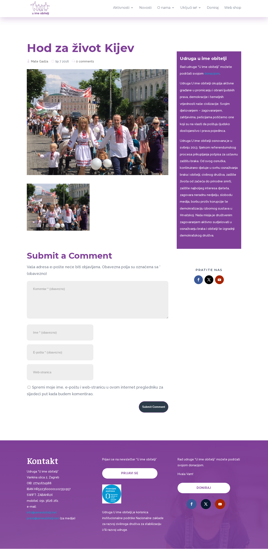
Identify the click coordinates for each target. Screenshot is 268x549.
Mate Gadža (39, 61)
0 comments (85, 61)
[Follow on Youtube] (219, 279)
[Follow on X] (209, 279)
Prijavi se (129, 473)
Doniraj (204, 487)
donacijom (212, 73)
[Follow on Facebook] (198, 279)
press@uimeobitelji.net (43, 518)
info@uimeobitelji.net (42, 512)
